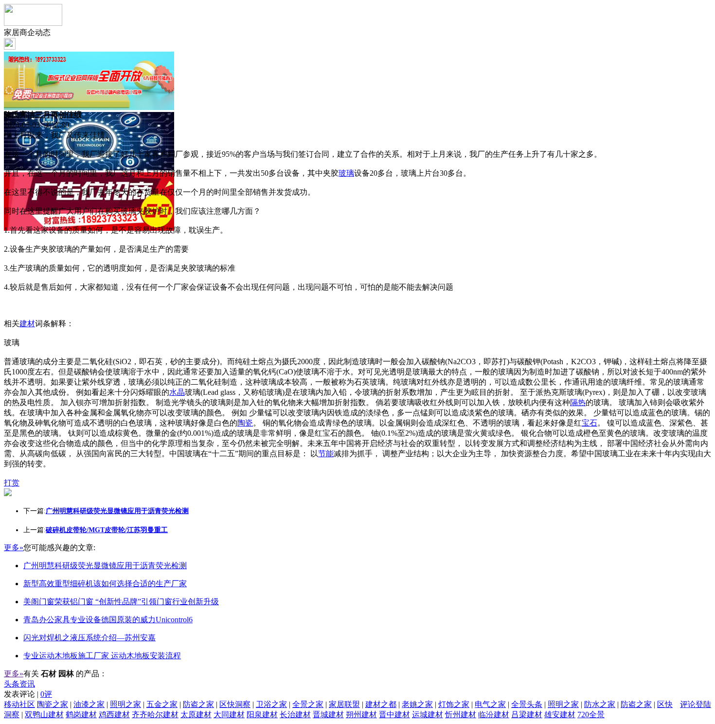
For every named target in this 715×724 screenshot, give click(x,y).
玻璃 (346, 173)
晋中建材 (394, 714)
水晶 (177, 392)
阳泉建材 (262, 714)
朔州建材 (361, 714)
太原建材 (196, 714)
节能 (326, 453)
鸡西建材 (114, 714)
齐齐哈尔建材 (155, 714)
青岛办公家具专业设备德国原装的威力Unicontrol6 (108, 619)
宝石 (589, 423)
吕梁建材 (526, 714)
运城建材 (427, 714)
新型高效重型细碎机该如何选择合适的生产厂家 (105, 583)
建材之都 (380, 704)
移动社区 (19, 704)
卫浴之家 (271, 704)
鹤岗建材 (81, 714)
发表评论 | (28, 694)
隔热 (578, 402)
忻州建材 (460, 714)
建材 (27, 323)
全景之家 (307, 704)
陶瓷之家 (52, 704)
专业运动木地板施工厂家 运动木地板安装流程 (102, 655)
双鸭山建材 (44, 714)
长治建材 (295, 714)
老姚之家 (417, 704)
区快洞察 (234, 704)
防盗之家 (198, 704)
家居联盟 (344, 704)
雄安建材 (559, 714)
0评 (46, 694)
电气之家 (490, 704)
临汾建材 (493, 714)
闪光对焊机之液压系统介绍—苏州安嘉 (89, 637)
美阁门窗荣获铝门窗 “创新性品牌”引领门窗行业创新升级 (121, 601)
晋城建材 (328, 714)
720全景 (591, 714)
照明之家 (125, 704)
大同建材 (229, 714)
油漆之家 (89, 704)
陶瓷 (245, 423)
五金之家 (162, 704)
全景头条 (526, 704)
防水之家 (599, 704)
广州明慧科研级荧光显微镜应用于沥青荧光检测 (105, 565)
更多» (13, 547)
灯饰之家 (453, 704)
